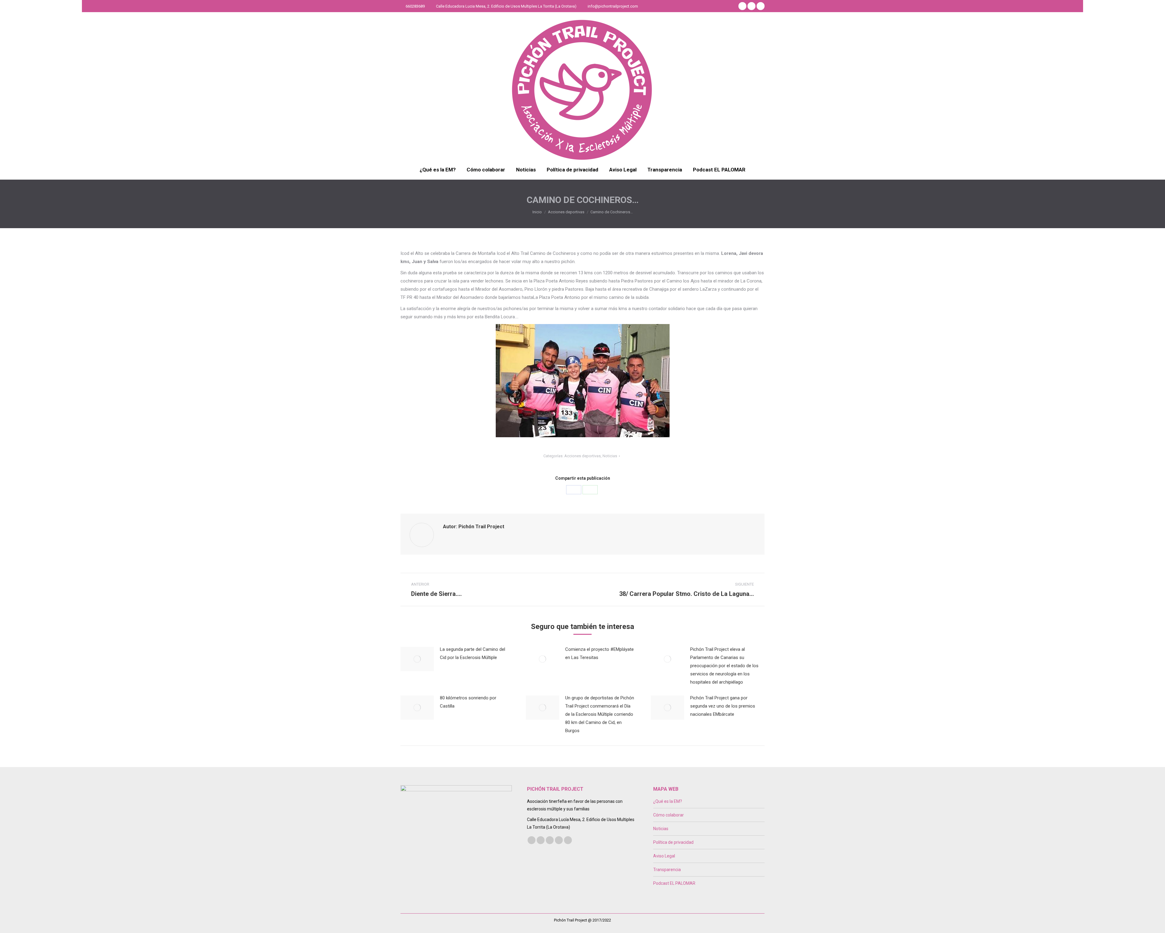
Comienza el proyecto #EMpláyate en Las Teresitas (599, 653)
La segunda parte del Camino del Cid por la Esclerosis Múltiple (472, 653)
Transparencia (667, 869)
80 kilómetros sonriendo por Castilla (468, 702)
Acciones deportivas (582, 456)
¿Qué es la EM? (667, 801)
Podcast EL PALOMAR (674, 883)
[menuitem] (437, 169)
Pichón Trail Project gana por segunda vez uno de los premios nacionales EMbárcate (722, 706)
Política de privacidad (673, 842)
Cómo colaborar (668, 815)
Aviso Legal (664, 856)
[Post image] (417, 659)
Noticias (610, 456)
